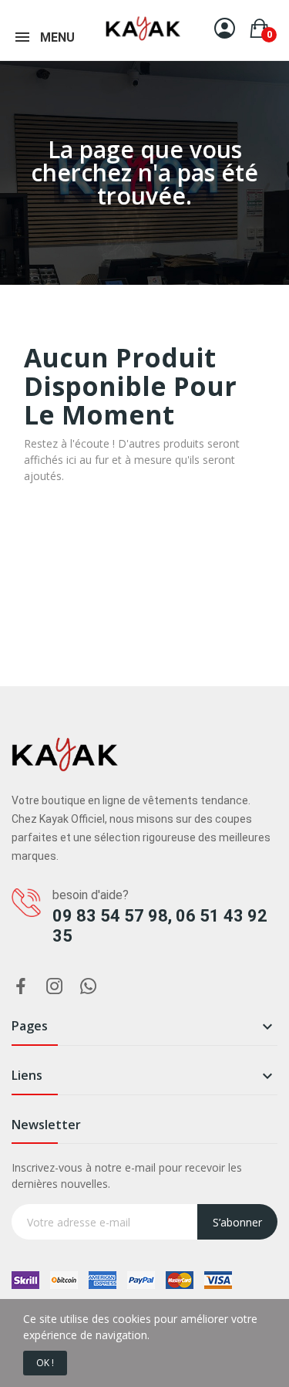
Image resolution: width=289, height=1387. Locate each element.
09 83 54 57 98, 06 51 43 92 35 (159, 926)
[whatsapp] (88, 986)
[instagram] (54, 986)
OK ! (45, 1362)
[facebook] (21, 986)
